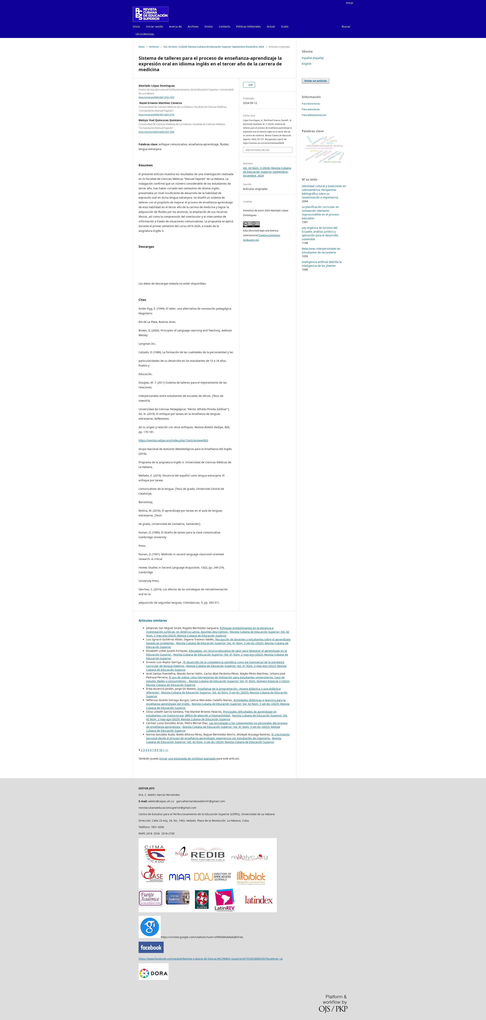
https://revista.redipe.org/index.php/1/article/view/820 (173, 440)
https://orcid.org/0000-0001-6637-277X (156, 114)
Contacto (224, 26)
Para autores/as (311, 109)
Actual (271, 26)
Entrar (349, 3)
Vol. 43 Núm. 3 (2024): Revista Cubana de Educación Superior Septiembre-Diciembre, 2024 (213, 46)
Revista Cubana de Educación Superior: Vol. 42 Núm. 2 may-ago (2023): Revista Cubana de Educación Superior (217, 633)
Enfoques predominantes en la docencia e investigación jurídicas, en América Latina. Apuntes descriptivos (210, 630)
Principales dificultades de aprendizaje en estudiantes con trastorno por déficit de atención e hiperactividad (211, 713)
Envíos (209, 26)
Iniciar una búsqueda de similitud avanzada (187, 758)
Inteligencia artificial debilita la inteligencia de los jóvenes (322, 263)
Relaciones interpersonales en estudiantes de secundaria (321, 250)
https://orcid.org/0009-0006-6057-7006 (156, 132)
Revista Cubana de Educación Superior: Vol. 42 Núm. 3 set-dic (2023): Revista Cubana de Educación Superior (213, 740)
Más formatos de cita (257, 150)
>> (166, 750)
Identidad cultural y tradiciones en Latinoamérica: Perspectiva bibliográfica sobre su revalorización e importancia (324, 191)
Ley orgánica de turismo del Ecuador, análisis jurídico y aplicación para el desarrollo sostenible (320, 233)
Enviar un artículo (316, 81)
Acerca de (175, 26)
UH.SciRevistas (145, 34)
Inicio (136, 26)
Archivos (193, 26)
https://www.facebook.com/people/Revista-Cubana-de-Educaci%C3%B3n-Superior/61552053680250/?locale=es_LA (211, 958)
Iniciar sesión (154, 26)
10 (160, 750)
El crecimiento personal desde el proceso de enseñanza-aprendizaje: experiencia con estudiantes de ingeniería (218, 736)
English (306, 63)
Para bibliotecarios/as (314, 115)
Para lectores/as (311, 103)
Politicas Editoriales (248, 26)
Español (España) (312, 58)
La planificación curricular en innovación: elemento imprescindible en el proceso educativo (320, 212)
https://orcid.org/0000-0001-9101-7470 (156, 97)
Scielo (284, 26)
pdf (250, 85)
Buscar (346, 26)
